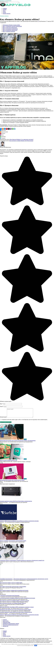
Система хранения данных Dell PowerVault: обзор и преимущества (16, 501)
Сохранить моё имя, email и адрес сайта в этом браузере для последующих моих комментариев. (24, 419)
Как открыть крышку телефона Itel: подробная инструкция (14, 590)
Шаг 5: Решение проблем (9, 31)
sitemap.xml (5, 626)
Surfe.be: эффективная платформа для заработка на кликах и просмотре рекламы (19, 520)
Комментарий (3, 417)
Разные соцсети (6, 13)
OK (35, 645)
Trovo (4, 11)
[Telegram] (14, 129)
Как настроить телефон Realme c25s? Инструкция (21, 140)
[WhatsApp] (13, 129)
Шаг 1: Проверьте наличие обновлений (12, 26)
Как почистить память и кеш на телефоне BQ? (11, 582)
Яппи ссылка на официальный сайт (8, 460)
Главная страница (4, 15)
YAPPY (4, 9)
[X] (9, 129)
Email (1, 406)
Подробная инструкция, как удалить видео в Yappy (12, 480)
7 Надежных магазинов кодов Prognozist (9, 595)
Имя (1, 403)
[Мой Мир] (5, 129)
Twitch (4, 12)
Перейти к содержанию (5, 0)
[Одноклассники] (3, 129)
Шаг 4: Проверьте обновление (10, 30)
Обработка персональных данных (11, 623)
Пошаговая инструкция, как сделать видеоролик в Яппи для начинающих (18, 440)
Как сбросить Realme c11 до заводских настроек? (21, 139)
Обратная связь (6, 622)
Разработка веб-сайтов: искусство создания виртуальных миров (15, 609)
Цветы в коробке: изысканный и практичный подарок (13, 540)
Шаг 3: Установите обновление (10, 28)
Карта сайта (6, 621)
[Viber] (11, 129)
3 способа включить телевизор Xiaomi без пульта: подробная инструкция (17, 598)
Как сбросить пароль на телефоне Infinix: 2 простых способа (14, 600)
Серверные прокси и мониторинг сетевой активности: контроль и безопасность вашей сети (22, 560)
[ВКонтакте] (1, 129)
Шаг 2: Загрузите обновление (10, 27)
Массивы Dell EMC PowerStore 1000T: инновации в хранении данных (17, 607)
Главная (5, 8)
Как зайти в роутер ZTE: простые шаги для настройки (13, 586)
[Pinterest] (7, 129)
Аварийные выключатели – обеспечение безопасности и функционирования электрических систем (24, 578)
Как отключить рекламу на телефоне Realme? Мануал (13, 603)
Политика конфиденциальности (10, 624)
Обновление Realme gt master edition (11, 25)
